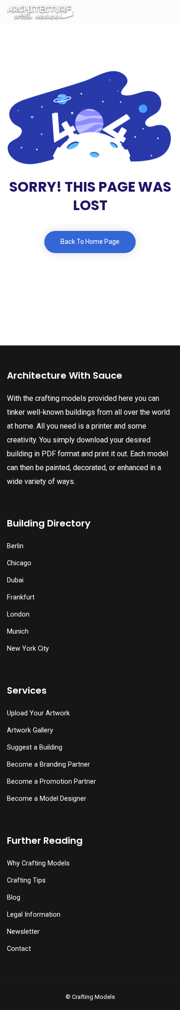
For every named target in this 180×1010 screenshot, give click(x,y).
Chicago (19, 563)
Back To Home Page (90, 242)
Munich (18, 631)
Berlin (15, 546)
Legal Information (33, 915)
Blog (13, 897)
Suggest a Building (34, 747)
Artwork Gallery (30, 730)
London (18, 614)
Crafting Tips (26, 880)
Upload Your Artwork (38, 713)
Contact (19, 949)
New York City (28, 649)
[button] (90, 992)
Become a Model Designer (46, 799)
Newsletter (23, 932)
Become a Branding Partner (48, 764)
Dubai (15, 580)
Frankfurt (21, 597)
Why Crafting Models (38, 863)
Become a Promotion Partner (51, 782)
